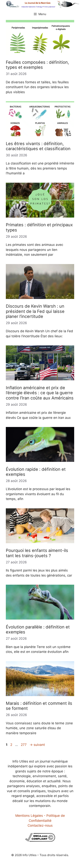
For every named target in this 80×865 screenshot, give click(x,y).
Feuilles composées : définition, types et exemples (37, 65)
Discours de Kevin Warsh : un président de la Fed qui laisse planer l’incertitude (35, 311)
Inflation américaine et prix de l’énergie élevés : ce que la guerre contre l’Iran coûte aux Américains (40, 392)
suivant (37, 745)
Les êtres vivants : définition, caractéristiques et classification (38, 146)
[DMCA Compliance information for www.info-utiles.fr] (40, 841)
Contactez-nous (40, 825)
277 (24, 745)
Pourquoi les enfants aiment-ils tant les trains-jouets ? (37, 553)
